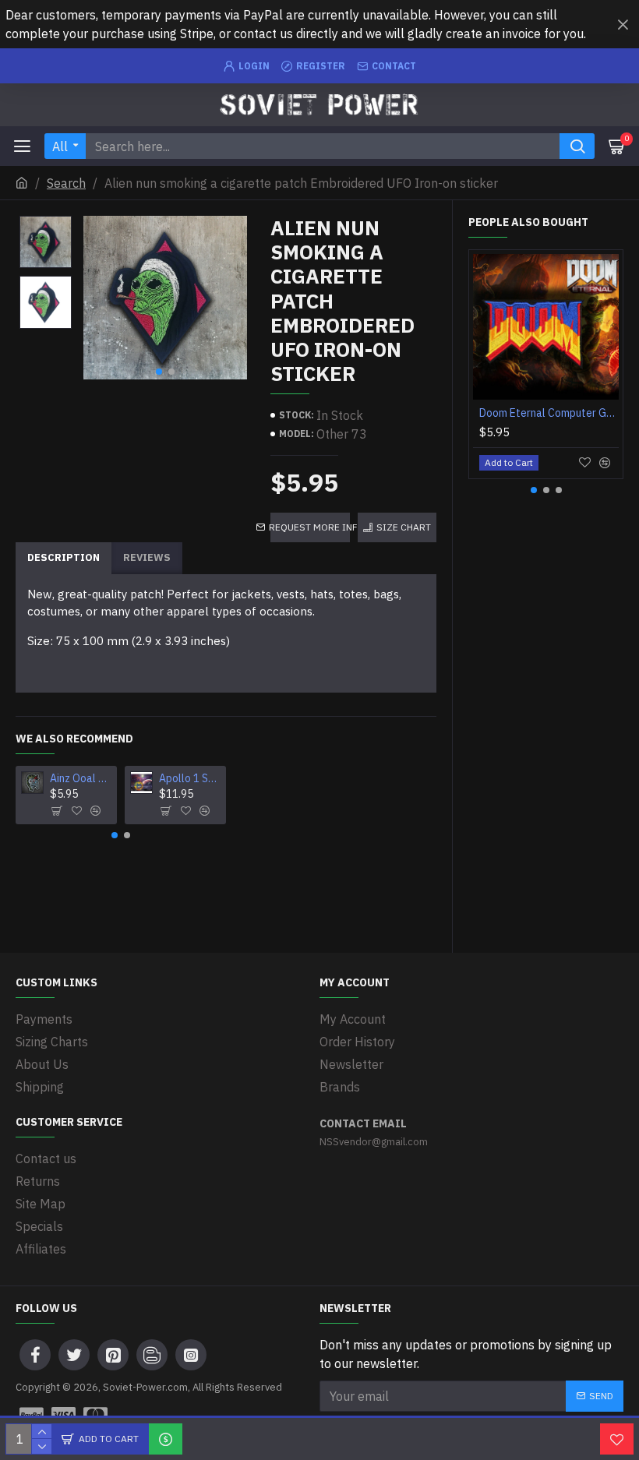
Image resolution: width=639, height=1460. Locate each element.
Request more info (310, 527)
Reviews (147, 557)
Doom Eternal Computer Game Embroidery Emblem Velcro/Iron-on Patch (549, 413)
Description (63, 557)
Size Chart (403, 527)
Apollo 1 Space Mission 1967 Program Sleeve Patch (190, 778)
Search (66, 183)
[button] (159, 372)
